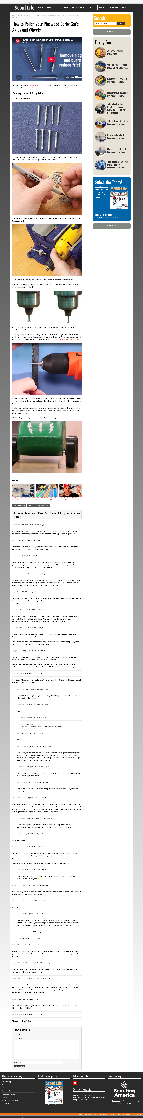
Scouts (93, 7)
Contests (102, 7)
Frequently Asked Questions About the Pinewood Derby (46, 499)
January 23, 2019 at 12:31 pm (37, 818)
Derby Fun (103, 42)
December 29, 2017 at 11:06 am (28, 945)
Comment (18, 1038)
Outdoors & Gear (61, 7)
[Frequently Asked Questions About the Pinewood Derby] (47, 490)
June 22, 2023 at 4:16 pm (27, 540)
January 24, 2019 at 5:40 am (34, 705)
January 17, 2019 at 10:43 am (32, 798)
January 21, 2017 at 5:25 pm (30, 1014)
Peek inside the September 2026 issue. (109, 217)
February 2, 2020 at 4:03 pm (34, 767)
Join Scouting (127, 1114)
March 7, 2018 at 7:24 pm (32, 870)
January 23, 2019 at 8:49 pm (34, 689)
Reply (42, 525)
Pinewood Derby (32, 85)
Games (40, 7)
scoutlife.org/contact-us (84, 1095)
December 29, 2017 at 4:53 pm (34, 901)
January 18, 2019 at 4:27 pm (30, 673)
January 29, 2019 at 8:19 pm (37, 746)
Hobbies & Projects (79, 7)
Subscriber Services (91, 1114)
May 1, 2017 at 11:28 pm (26, 999)
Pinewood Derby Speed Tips (38, 506)
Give (119, 1114)
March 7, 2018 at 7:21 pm (32, 914)
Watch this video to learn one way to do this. (64, 339)
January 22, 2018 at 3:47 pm (28, 847)
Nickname (17, 1062)
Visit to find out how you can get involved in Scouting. (124, 1102)
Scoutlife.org (6, 1082)
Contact (124, 7)
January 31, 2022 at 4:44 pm (26, 592)
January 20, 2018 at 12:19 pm (35, 885)
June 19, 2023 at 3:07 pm (24, 556)
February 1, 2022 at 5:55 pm (31, 574)
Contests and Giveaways (10, 1100)
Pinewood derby (19, 506)
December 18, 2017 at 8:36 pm (35, 978)
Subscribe (114, 7)
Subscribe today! (54, 1105)
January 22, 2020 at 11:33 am (37, 718)
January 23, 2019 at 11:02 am (30, 651)
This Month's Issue (104, 215)
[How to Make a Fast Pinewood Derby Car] (23, 490)
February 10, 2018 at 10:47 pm (30, 834)
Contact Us (103, 1114)
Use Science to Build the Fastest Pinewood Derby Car (69, 499)
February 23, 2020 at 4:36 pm (29, 628)
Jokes (49, 7)
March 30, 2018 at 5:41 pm (34, 932)
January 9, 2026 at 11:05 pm (30, 525)
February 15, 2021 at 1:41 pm (35, 782)
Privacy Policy (137, 1114)
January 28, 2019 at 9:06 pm (29, 733)
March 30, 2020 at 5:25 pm (28, 610)
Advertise (112, 1114)
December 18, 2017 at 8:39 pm (35, 963)
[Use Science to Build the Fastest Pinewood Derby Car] (70, 490)
